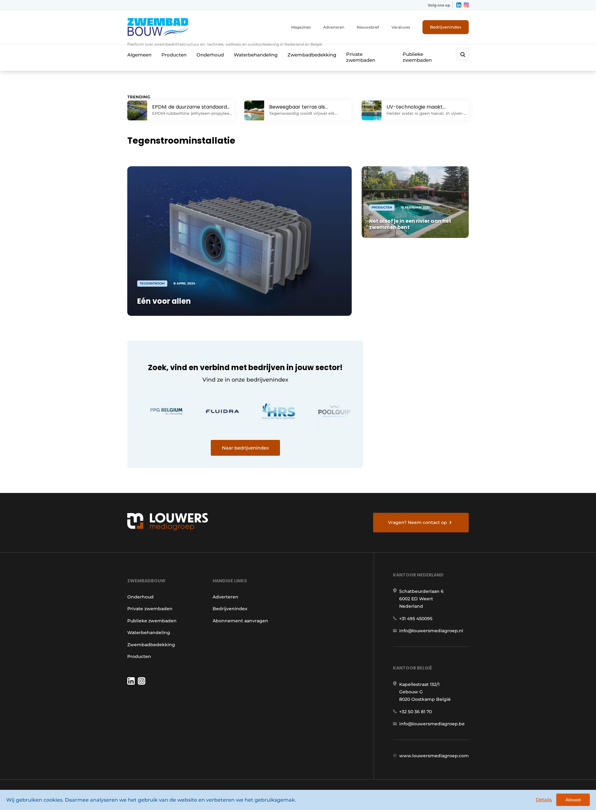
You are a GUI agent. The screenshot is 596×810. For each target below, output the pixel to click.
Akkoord (573, 800)
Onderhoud (210, 55)
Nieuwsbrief (368, 27)
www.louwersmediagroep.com (434, 756)
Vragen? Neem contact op (417, 522)
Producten (174, 55)
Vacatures (400, 27)
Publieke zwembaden (417, 57)
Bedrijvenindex (445, 27)
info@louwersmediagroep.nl (431, 630)
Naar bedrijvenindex (245, 448)
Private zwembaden (360, 57)
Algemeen (139, 55)
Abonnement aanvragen (240, 621)
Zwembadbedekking (311, 55)
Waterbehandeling (256, 55)
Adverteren (333, 27)
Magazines (301, 27)
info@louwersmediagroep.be (432, 724)
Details (544, 800)
